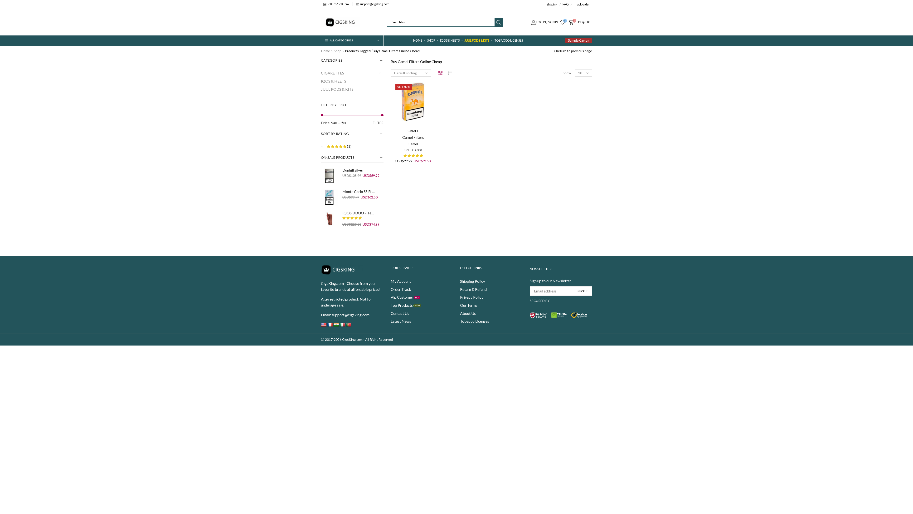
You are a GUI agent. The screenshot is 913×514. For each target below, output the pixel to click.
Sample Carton (578, 40)
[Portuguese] (348, 325)
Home (417, 40)
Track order (582, 4)
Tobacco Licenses (508, 40)
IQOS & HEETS (450, 40)
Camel (413, 144)
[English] (324, 325)
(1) (348, 146)
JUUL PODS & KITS (477, 40)
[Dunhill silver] (329, 176)
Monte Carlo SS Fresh (358, 191)
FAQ (566, 4)
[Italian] (342, 325)
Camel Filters (413, 137)
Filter (378, 123)
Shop (337, 51)
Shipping (552, 4)
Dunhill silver (352, 170)
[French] (330, 325)
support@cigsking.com (350, 314)
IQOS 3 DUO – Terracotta (358, 213)
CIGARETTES (332, 73)
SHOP (431, 40)
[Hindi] (336, 325)
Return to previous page (574, 51)
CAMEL (413, 131)
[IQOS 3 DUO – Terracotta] (329, 218)
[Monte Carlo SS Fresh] (329, 197)
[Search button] (499, 22)
